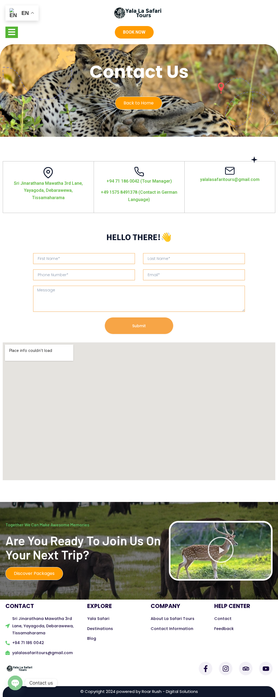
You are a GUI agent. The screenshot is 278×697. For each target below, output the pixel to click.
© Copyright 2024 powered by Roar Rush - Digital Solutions (139, 691)
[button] (139, 12)
